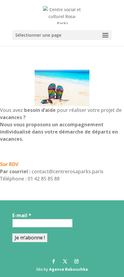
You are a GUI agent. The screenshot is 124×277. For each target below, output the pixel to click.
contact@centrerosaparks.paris (68, 171)
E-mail (21, 215)
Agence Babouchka (68, 269)
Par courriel (14, 171)
